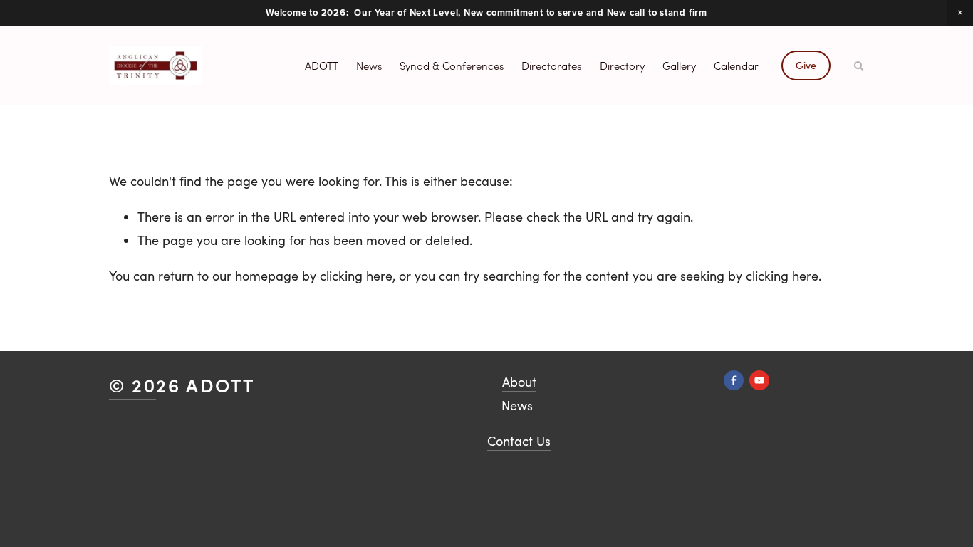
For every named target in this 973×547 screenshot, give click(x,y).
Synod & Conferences (452, 65)
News (369, 65)
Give (806, 65)
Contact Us (519, 440)
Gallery (679, 65)
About (519, 381)
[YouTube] (759, 380)
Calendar (736, 65)
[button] (960, 13)
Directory (622, 65)
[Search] (858, 66)
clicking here (356, 275)
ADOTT (321, 65)
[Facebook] (734, 380)
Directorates (551, 65)
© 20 (132, 384)
